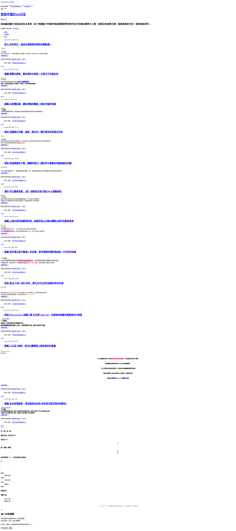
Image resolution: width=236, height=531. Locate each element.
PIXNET (104, 506)
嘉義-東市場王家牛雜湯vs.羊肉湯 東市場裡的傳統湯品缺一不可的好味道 (40, 252)
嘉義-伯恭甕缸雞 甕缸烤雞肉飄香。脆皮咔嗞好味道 (30, 104)
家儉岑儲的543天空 (13, 14)
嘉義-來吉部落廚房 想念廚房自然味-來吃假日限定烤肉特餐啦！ (36, 403)
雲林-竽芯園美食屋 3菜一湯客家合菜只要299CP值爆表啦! (33, 191)
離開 (10, 528)
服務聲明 (135, 506)
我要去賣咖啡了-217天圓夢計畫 (118, 378)
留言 (18, 59)
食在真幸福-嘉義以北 (19, 63)
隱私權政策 (128, 506)
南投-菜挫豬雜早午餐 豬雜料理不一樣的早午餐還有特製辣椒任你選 (38, 163)
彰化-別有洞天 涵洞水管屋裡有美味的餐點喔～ (28, 44)
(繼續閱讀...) (5, 55)
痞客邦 (14, 59)
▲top (2, 66)
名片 (5, 36)
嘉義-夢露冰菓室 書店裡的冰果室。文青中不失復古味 (31, 74)
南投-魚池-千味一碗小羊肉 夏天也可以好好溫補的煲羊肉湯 (33, 283)
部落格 (6, 34)
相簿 (5, 32)
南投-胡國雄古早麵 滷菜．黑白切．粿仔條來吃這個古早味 (33, 132)
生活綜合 (16, 28)
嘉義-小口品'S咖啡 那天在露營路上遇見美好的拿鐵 (30, 346)
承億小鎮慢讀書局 (23, 81)
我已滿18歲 (4, 528)
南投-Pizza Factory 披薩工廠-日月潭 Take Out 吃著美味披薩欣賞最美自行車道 (43, 315)
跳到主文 (4, 19)
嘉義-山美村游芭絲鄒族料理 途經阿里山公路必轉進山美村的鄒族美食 (39, 221)
